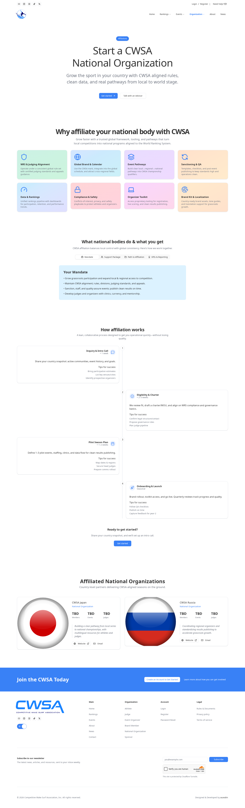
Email (100, 643)
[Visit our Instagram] (24, 4)
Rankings (164, 14)
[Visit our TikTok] (34, 4)
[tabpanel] (122, 282)
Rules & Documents (206, 708)
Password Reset (168, 720)
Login (194, 4)
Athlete (128, 708)
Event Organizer (132, 720)
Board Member (132, 725)
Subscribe (218, 759)
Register (204, 4)
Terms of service (204, 720)
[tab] (87, 257)
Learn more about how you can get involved (205, 679)
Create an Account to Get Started (162, 679)
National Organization (135, 731)
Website (81, 643)
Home (152, 14)
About (212, 14)
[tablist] (122, 257)
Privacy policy (203, 714)
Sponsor (129, 737)
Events (179, 14)
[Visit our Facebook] (29, 4)
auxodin (224, 797)
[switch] (22, 726)
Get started (106, 95)
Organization (196, 14)
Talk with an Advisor (132, 95)
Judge (127, 714)
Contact (92, 737)
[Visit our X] (39, 4)
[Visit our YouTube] (19, 4)
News (223, 14)
